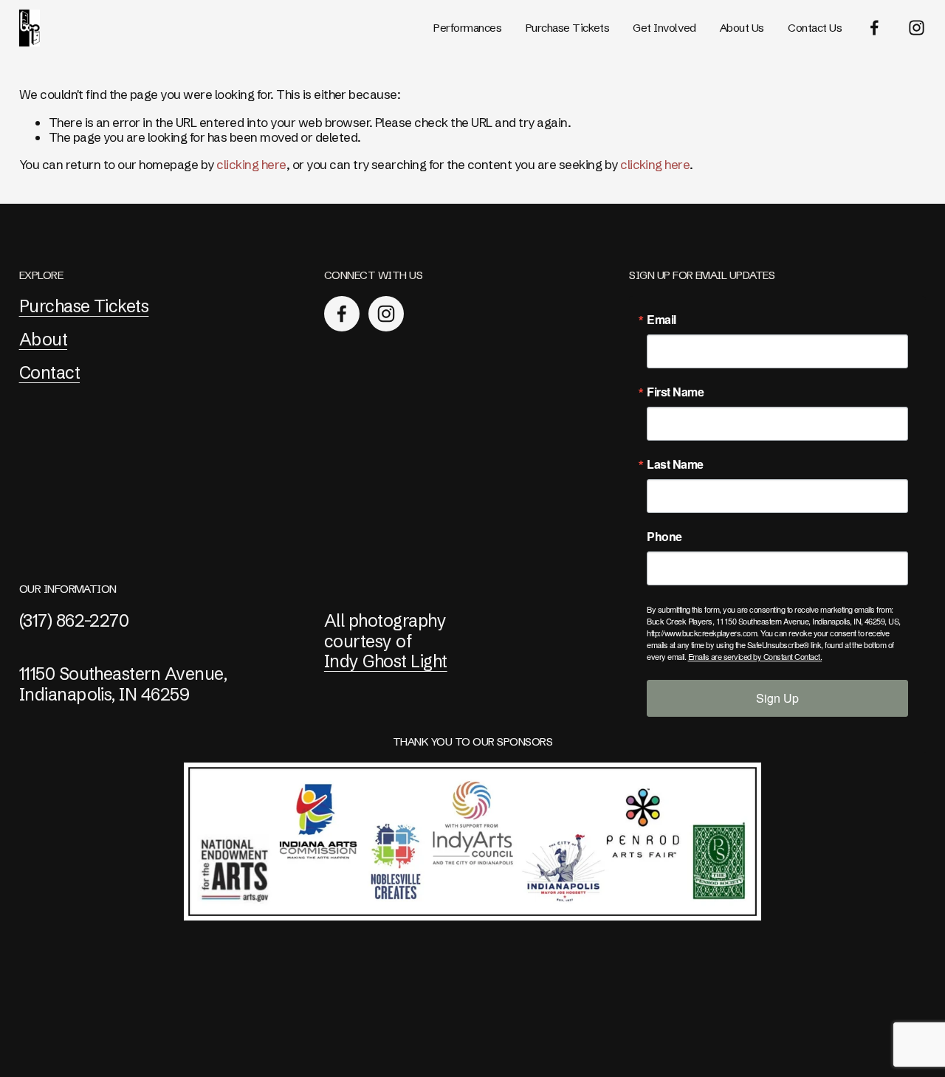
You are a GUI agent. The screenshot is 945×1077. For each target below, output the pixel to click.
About (43, 339)
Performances (467, 28)
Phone (664, 537)
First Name (675, 392)
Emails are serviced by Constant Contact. (755, 656)
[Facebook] (874, 27)
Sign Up (777, 697)
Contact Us (815, 28)
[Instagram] (916, 27)
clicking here (251, 164)
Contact (49, 372)
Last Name (675, 464)
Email (661, 320)
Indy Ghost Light (385, 661)
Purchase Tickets (568, 28)
